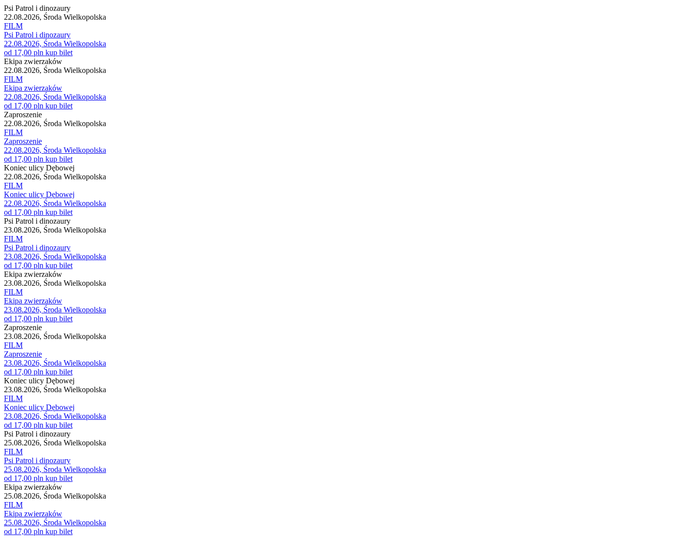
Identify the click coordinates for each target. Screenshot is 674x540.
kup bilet (59, 52)
